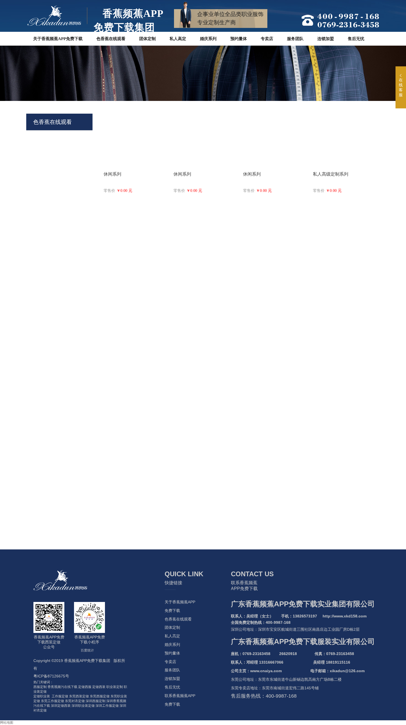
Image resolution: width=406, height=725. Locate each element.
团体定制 (172, 627)
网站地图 (6, 722)
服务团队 (172, 670)
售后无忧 (172, 687)
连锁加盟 (172, 678)
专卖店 (170, 661)
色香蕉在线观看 (178, 619)
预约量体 (172, 653)
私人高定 (172, 636)
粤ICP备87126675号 (51, 676)
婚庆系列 (172, 644)
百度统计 (87, 650)
